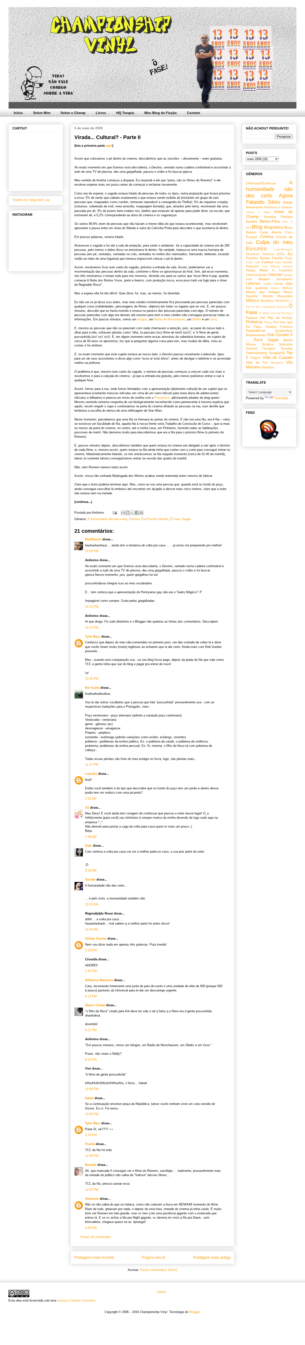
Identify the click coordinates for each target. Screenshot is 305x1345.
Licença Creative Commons (76, 1300)
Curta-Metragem (283, 249)
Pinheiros (254, 322)
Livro (267, 283)
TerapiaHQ (277, 353)
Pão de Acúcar (280, 318)
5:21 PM (91, 1030)
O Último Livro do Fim (272, 313)
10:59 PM (91, 1089)
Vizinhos (267, 367)
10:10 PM (91, 551)
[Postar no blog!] (127, 512)
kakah (89, 1098)
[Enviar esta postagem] (114, 512)
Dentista (268, 254)
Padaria (252, 318)
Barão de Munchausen (169, 319)
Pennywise (161, 397)
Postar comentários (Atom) (158, 1270)
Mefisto (287, 288)
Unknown (92, 1198)
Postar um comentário (95, 1237)
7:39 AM (91, 837)
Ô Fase (175, 519)
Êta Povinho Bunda (154, 519)
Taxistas (286, 348)
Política (268, 322)
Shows (251, 344)
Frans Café (253, 262)
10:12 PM (91, 606)
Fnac (289, 258)
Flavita (90, 1144)
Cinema (134, 519)
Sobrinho (286, 344)
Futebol (267, 262)
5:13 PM (91, 996)
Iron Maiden (258, 279)
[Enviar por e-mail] (123, 512)
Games (288, 262)
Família (277, 258)
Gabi (88, 845)
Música (252, 300)
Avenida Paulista (278, 217)
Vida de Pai (256, 362)
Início (18, 113)
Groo (213, 319)
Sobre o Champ (73, 113)
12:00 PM (91, 1114)
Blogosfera (273, 227)
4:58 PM (91, 1228)
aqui (109, 145)
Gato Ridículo (271, 266)
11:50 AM (91, 929)
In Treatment (282, 270)
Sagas (186, 519)
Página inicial (153, 1257)
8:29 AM (91, 870)
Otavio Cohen (95, 1005)
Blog (257, 227)
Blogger (194, 1312)
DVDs (281, 254)
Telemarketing (256, 353)
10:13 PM (91, 627)
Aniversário (254, 207)
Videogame (276, 362)
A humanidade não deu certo (107, 519)
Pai (262, 318)
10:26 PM (91, 678)
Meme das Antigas (263, 292)
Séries (288, 340)
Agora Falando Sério (269, 199)
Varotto (90, 879)
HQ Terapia (125, 113)
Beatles (251, 221)
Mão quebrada (257, 288)
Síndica (267, 344)
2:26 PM (91, 950)
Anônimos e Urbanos (278, 207)
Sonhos (251, 348)
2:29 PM (91, 1135)
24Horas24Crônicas (261, 183)
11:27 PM (91, 764)
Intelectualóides (257, 275)
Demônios (253, 254)
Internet (275, 274)
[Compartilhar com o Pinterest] (141, 512)
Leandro (91, 773)
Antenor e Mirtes (258, 212)
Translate (281, 398)
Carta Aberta (270, 232)
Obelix (196, 319)
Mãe (289, 283)
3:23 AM (91, 798)
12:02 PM (91, 1189)
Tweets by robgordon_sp (31, 200)
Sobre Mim (41, 113)
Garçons (252, 266)
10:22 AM (91, 904)
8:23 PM (91, 1059)
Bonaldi (91, 1165)
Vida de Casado (278, 357)
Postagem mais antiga (212, 1257)
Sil (87, 807)
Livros (101, 113)
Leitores (253, 283)
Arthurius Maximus (99, 980)
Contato (193, 113)
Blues (288, 227)
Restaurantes (256, 335)
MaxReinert (93, 539)
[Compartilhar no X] (132, 512)
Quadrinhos (284, 331)
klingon (142, 319)
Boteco (251, 232)
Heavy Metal (257, 270)
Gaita (278, 262)
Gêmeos (288, 266)
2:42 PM (91, 971)
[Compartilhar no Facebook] (136, 512)
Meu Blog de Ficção (160, 113)
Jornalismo (284, 279)
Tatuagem (269, 348)
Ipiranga (288, 275)
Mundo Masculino (278, 296)
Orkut (289, 313)
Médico (275, 288)
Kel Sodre (92, 687)
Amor (288, 202)
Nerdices (267, 300)
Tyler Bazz (92, 636)
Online (161, 1292)
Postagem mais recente (94, 1257)
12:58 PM (91, 1155)
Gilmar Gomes (96, 938)
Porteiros (286, 326)
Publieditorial (255, 331)
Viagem (255, 358)
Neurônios (282, 300)
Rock (258, 340)
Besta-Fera (270, 221)
